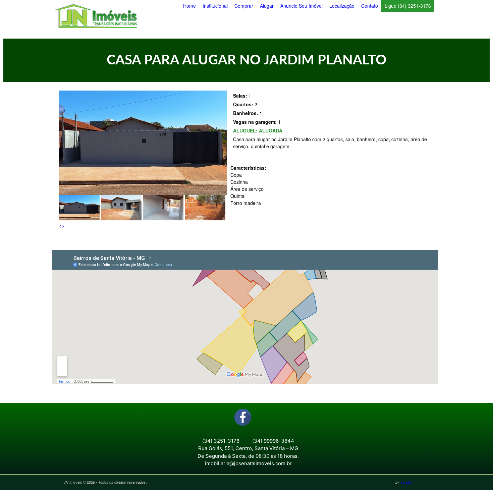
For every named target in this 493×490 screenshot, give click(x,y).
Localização (341, 5)
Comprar (243, 5)
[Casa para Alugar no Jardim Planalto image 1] (143, 193)
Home (189, 5)
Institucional (215, 5)
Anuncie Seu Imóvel (301, 5)
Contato (369, 5)
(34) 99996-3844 (273, 441)
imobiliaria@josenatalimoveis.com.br (248, 463)
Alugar (267, 5)
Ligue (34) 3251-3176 (408, 5)
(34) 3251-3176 (220, 441)
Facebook (242, 417)
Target (405, 482)
